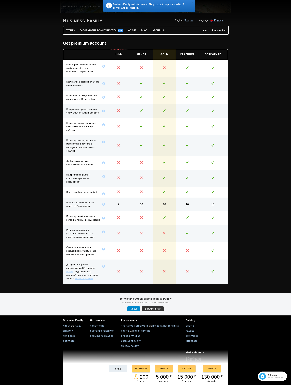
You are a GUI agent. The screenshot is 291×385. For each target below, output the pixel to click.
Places (190, 331)
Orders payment (130, 336)
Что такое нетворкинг (134, 326)
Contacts (69, 341)
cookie (158, 4)
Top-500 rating (142, 331)
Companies (192, 336)
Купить (164, 368)
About (67, 326)
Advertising (97, 326)
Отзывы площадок (102, 336)
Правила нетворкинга (165, 326)
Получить (141, 368)
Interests (192, 341)
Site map (68, 331)
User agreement (131, 341)
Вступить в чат (152, 309)
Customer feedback (102, 331)
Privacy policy (130, 346)
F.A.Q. (78, 326)
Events (190, 326)
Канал (134, 309)
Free (118, 368)
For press (69, 336)
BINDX (69, 271)
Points (125, 331)
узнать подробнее (84, 278)
